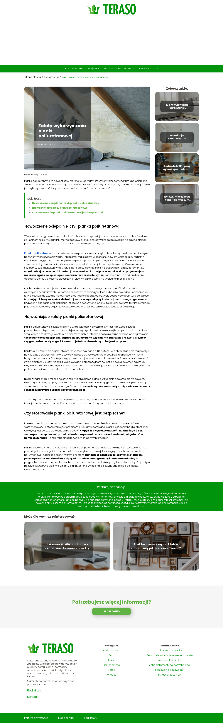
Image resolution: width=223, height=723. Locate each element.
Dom (155, 68)
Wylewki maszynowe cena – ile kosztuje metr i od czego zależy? (177, 198)
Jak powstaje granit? (169, 650)
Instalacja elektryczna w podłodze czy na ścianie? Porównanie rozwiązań (177, 137)
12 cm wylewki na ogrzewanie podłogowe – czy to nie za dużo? (176, 106)
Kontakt (33, 697)
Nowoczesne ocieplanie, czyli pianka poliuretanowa (65, 203)
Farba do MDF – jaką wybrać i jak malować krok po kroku (177, 168)
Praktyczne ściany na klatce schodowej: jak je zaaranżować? (156, 546)
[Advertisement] (111, 42)
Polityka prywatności (36, 718)
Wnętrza (93, 68)
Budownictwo (75, 68)
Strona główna (33, 77)
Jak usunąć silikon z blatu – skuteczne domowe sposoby (67, 546)
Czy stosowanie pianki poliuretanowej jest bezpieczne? (67, 212)
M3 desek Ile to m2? (169, 674)
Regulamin (90, 718)
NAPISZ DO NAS (111, 611)
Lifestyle (107, 68)
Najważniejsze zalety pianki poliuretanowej (60, 208)
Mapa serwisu (66, 718)
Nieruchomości (126, 68)
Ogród (144, 68)
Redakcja (34, 690)
